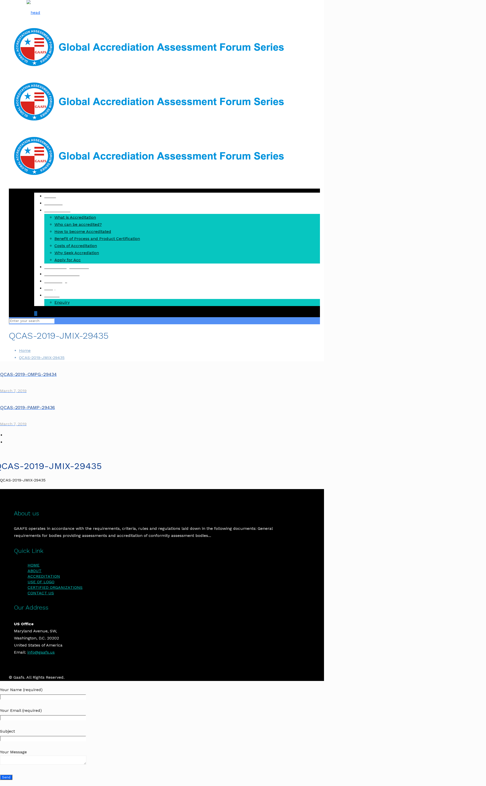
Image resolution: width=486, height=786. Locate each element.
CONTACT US (41, 593)
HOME (33, 565)
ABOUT (35, 570)
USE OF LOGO (41, 581)
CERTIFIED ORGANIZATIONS (55, 587)
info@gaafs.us (41, 652)
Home (25, 350)
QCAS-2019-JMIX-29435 (42, 357)
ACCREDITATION (44, 576)
